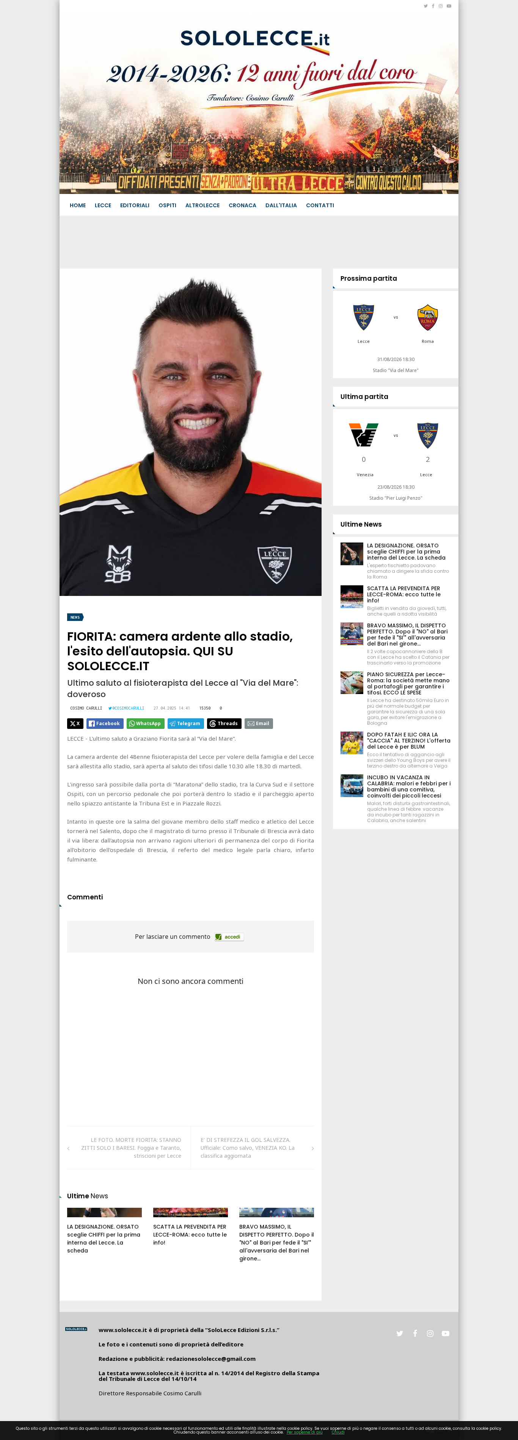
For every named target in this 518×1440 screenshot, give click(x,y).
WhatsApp (148, 723)
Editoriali (134, 205)
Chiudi (338, 1432)
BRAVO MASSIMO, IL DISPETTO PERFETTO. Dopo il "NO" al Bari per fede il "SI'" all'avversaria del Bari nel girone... (276, 1242)
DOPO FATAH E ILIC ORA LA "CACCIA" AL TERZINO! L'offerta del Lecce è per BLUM (409, 740)
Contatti (320, 205)
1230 (167, 1220)
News (75, 617)
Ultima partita (364, 396)
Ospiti (167, 205)
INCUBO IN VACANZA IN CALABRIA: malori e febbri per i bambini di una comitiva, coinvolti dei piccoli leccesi (409, 786)
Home (78, 205)
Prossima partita (369, 278)
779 (252, 1220)
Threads (228, 723)
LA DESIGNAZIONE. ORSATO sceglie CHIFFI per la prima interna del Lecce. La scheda (103, 1238)
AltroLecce (202, 205)
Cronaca (242, 205)
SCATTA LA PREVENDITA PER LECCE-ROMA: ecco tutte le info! (190, 1234)
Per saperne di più (305, 1432)
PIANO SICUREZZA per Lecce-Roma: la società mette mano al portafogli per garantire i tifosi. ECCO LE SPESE (408, 683)
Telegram (188, 723)
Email (262, 723)
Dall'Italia (281, 205)
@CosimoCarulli (128, 708)
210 (80, 1220)
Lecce (103, 205)
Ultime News (361, 524)
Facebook (108, 723)
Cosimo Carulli (86, 708)
